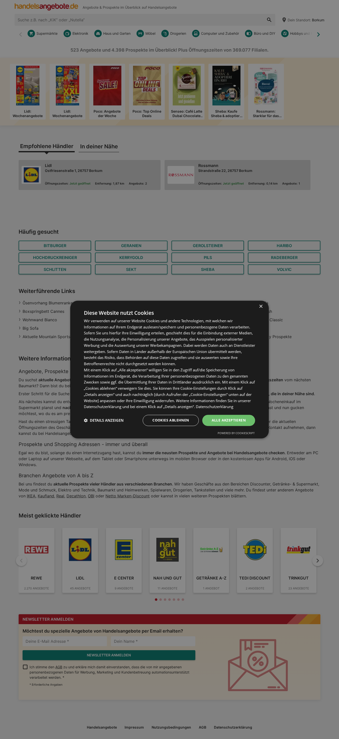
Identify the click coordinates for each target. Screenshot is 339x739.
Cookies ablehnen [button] (170, 420)
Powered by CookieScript (236, 433)
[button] (104, 420)
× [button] (261, 306)
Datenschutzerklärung (214, 406)
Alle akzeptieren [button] (229, 420)
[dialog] (169, 369)
